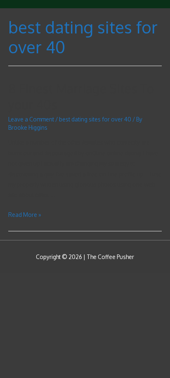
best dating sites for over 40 (95, 119)
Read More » (24, 214)
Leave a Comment (31, 119)
